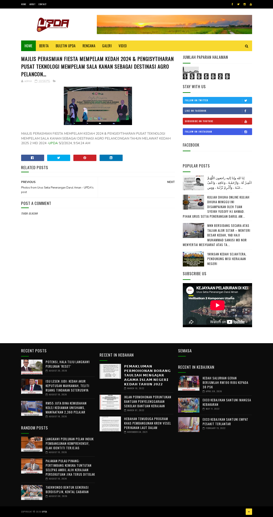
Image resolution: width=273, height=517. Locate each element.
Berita (44, 45)
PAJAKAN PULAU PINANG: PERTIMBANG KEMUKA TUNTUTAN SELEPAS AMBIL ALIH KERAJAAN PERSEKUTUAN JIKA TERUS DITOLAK (70, 467)
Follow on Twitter (196, 100)
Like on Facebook (195, 110)
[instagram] (244, 4)
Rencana (89, 45)
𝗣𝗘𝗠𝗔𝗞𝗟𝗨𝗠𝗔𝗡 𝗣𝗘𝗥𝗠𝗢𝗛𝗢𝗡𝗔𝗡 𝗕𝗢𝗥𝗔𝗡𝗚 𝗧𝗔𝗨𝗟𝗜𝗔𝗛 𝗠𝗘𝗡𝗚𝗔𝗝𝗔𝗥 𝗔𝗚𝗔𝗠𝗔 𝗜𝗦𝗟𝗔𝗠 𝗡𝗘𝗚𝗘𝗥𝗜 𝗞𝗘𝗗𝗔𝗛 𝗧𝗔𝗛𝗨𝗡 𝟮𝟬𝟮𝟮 (147, 375)
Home (23, 4)
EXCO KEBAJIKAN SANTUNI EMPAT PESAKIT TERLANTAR (225, 421)
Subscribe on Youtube (199, 121)
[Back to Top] (249, 511)
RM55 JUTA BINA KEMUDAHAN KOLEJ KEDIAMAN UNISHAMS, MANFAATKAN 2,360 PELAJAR (66, 407)
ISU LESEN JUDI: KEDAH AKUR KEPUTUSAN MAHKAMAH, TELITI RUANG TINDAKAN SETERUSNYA (67, 385)
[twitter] (238, 4)
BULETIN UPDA (66, 45)
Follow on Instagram (198, 131)
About (32, 4)
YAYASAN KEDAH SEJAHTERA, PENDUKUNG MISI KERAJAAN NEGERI (226, 259)
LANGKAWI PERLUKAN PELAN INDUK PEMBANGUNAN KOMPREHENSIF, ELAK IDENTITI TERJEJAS (70, 443)
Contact (42, 4)
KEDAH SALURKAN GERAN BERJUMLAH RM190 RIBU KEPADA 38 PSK (225, 382)
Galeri (107, 45)
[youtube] (250, 4)
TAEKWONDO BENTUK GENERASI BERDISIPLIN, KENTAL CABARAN (67, 489)
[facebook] (232, 4)
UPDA (53, 143)
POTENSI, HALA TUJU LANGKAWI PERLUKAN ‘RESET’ (68, 364)
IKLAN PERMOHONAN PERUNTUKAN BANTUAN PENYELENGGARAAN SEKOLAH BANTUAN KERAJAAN (147, 401)
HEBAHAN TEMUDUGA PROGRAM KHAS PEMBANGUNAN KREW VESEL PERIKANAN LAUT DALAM (147, 423)
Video (123, 45)
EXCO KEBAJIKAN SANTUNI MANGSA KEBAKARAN (227, 402)
